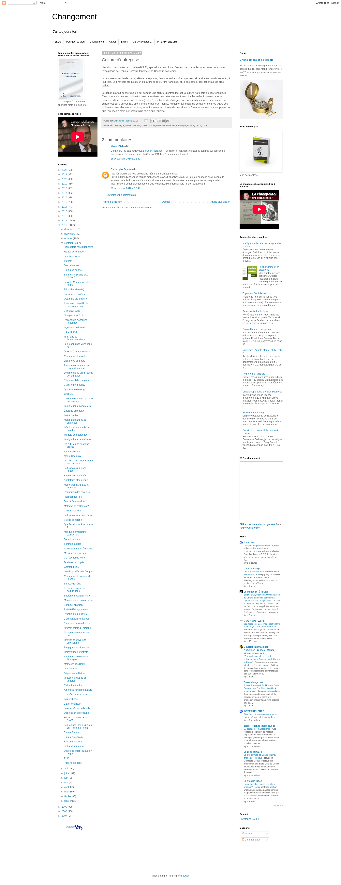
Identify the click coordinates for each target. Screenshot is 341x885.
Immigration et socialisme (77, 439)
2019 (65, 183)
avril (66, 787)
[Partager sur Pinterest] (167, 121)
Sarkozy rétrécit (72, 583)
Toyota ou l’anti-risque (254, 293)
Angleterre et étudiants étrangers (76, 658)
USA (204, 125)
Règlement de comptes (76, 380)
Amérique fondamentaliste (78, 689)
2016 (65, 197)
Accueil (166, 201)
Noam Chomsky (72, 456)
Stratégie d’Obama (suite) (77, 595)
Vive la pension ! (73, 520)
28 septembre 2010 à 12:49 (125, 188)
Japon (198, 125)
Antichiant (249, 542)
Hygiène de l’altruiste (254, 373)
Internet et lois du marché (77, 628)
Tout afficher (278, 806)
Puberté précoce (73, 763)
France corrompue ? (75, 251)
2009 (65, 806)
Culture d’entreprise (74, 384)
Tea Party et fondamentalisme (74, 338)
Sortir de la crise (72, 544)
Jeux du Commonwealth (77, 351)
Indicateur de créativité (76, 652)
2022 (65, 170)
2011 (65, 220)
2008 (65, 811)
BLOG (58, 41)
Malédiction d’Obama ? (76, 506)
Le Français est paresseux (78, 515)
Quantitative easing (74, 389)
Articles (248, 833)
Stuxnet (68, 261)
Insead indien (71, 415)
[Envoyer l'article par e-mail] (145, 121)
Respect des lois (73, 496)
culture (152, 125)
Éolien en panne (73, 270)
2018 (65, 188)
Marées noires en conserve (78, 600)
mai (66, 782)
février (68, 796)
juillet (67, 773)
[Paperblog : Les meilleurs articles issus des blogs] (74, 829)
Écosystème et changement (257, 329)
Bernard (136, 125)
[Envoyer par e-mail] (152, 121)
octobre (68, 238)
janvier (68, 801)
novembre (70, 233)
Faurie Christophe (250, 527)
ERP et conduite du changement (257, 524)
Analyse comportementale (256, 545)
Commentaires (252, 839)
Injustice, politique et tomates (75, 679)
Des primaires (71, 265)
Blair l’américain (72, 703)
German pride (71, 567)
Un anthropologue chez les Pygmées (262, 391)
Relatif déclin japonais (76, 609)
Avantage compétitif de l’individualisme (76, 304)
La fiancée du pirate (74, 360)
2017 (65, 193)
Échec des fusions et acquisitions (75, 589)
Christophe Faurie (121, 169)
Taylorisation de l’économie (78, 548)
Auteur (112, 41)
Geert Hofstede (154, 150)
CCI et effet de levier (75, 557)
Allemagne (119, 125)
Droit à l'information (74, 501)
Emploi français (72, 732)
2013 (65, 211)
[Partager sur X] (160, 121)
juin (66, 777)
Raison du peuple (73, 741)
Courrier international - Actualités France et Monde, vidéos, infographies (259, 650)
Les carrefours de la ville (77, 708)
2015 (65, 202)
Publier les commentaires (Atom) (134, 207)
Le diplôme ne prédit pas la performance (78, 374)
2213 (66, 758)
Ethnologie (181, 125)
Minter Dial (117, 146)
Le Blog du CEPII (253, 751)
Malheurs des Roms (74, 664)
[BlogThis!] (156, 121)
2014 (65, 206)
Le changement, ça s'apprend (269, 268)
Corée (144, 125)
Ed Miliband (70, 332)
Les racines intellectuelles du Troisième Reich (78, 726)
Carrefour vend (72, 310)
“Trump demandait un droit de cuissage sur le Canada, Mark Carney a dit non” (262, 659)
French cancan (72, 539)
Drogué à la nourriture (76, 614)
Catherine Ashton (73, 685)
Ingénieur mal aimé (74, 327)
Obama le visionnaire (75, 298)
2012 (65, 216)
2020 (65, 179)
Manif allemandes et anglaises (75, 421)
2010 (65, 225)
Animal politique (72, 451)
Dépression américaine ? (77, 713)
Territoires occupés (74, 562)
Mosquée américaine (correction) (75, 533)
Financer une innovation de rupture (261, 714)
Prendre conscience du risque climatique (76, 366)
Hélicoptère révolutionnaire (78, 247)
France (190, 125)
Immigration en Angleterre (78, 406)
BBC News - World (254, 621)
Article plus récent (112, 201)
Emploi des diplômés (75, 475)
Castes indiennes (73, 510)
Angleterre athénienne (76, 480)
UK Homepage (252, 568)
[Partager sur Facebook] (164, 121)
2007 (65, 815)
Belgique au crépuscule (76, 647)
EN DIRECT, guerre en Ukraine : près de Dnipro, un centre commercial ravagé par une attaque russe (262, 598)
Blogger (184, 875)
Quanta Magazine (253, 682)
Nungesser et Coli (73, 315)
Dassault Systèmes (165, 125)
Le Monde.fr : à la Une (256, 591)
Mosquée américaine (75, 553)
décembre (70, 229)
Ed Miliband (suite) (74, 289)
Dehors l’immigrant (74, 746)
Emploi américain (73, 737)
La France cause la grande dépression (78, 400)
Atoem (128, 125)
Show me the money (253, 412)
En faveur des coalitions (77, 623)
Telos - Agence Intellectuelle (259, 726)
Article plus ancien (220, 201)
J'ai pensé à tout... (142, 41)
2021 (65, 174)
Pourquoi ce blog (75, 41)
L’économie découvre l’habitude (75, 321)
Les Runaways (72, 256)
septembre (70, 243)
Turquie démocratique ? (77, 434)
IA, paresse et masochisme (257, 729)
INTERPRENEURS (167, 41)
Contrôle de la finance (76, 694)
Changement (74, 16)
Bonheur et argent (73, 605)
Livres (124, 41)
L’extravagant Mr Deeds (76, 618)
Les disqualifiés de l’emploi (78, 571)
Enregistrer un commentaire (122, 195)
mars (67, 791)
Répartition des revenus (77, 492)
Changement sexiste (75, 356)
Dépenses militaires (74, 673)
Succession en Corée (75, 294)
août (67, 768)
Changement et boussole (257, 59)
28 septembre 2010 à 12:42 (125, 158)
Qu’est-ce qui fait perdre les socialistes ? (78, 462)
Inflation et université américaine (75, 641)
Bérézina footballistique (255, 311)
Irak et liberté (71, 699)
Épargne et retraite (74, 410)
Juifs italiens (70, 668)
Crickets (68, 394)
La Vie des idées (253, 781)
